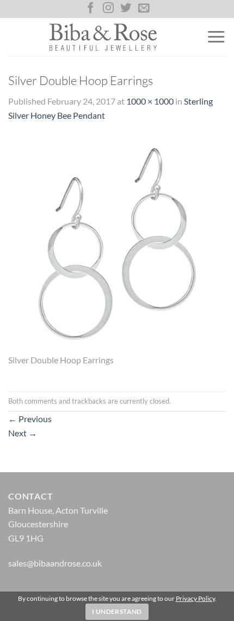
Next (22, 433)
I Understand (116, 611)
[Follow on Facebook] (90, 9)
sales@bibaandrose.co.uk (55, 563)
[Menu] (216, 37)
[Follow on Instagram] (108, 9)
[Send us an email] (143, 9)
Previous (30, 418)
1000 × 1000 (150, 101)
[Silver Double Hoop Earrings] (117, 243)
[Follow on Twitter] (125, 9)
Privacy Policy (195, 598)
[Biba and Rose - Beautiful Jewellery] (103, 37)
